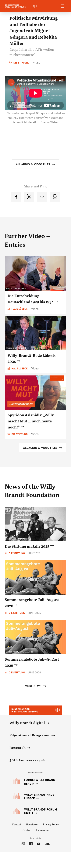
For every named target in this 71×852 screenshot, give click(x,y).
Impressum (42, 830)
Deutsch (17, 824)
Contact (27, 830)
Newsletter (32, 824)
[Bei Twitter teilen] (29, 197)
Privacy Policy (51, 824)
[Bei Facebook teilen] (16, 197)
